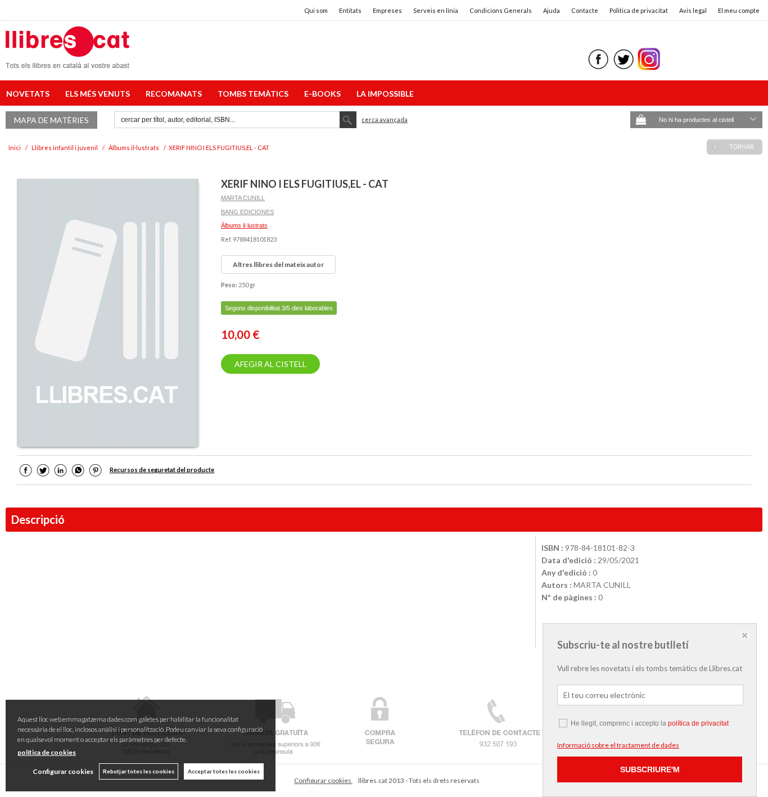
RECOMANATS (175, 93)
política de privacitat (698, 723)
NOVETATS (29, 93)
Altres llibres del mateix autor (278, 264)
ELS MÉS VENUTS (99, 93)
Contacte (584, 10)
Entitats (350, 10)
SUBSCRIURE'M (650, 769)
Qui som (316, 10)
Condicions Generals (500, 10)
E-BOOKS (324, 93)
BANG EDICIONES (247, 212)
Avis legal (693, 10)
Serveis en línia (435, 10)
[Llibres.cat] (67, 61)
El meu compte (739, 10)
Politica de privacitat (638, 10)
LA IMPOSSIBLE (385, 93)
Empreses (387, 10)
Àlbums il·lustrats (244, 225)
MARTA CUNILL (243, 197)
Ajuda (551, 10)
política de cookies (46, 752)
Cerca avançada (385, 119)
